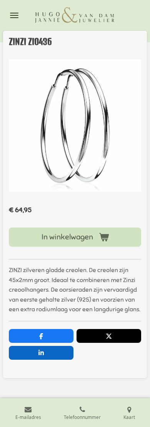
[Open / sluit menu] (14, 15)
